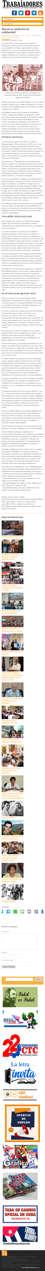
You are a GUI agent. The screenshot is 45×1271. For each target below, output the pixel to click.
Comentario (6, 931)
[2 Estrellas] (4, 40)
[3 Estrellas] (6, 40)
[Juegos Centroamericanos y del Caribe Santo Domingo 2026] (20, 1030)
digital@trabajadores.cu (30, 1267)
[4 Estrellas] (8, 40)
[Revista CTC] (20, 1200)
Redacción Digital (13, 37)
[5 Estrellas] (9, 40)
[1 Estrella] (2, 40)
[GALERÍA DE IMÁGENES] (20, 1168)
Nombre (5, 952)
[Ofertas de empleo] (22, 1123)
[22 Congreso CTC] (20, 1057)
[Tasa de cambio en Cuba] (20, 1222)
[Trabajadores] (4, 1253)
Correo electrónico (8, 960)
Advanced (8, 982)
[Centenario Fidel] (20, 1006)
